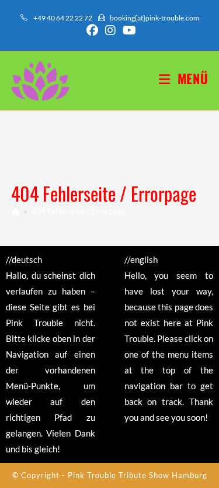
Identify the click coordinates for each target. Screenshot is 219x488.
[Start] (15, 211)
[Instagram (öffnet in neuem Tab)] (110, 30)
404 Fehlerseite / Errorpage (78, 211)
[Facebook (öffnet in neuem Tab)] (92, 30)
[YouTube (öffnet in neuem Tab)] (127, 30)
